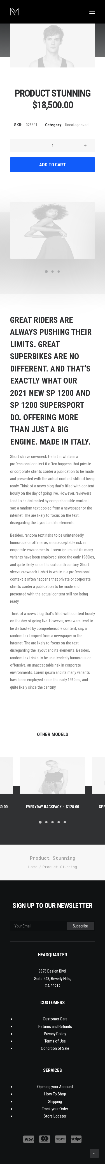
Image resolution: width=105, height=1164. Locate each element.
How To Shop (55, 1094)
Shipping (55, 1101)
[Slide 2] (53, 271)
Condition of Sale (55, 1048)
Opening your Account (55, 1086)
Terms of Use (55, 1041)
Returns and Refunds (55, 1026)
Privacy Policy (55, 1033)
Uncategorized (76, 124)
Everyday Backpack (52, 807)
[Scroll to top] (94, 1153)
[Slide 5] (65, 822)
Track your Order (55, 1108)
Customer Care (55, 1019)
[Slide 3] (59, 271)
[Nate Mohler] (14, 12)
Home (33, 866)
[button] (92, 12)
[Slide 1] (46, 271)
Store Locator (55, 1116)
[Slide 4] (59, 822)
